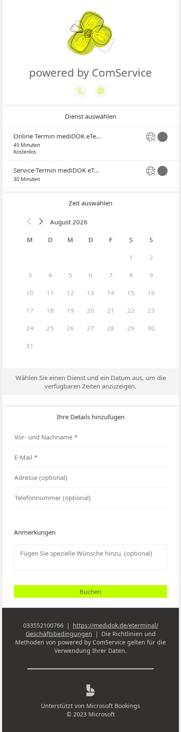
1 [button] (131, 257)
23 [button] (151, 310)
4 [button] (50, 275)
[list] (90, 157)
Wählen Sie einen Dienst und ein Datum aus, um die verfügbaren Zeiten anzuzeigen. (91, 381)
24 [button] (30, 328)
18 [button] (50, 310)
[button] (29, 222)
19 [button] (70, 310)
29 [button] (131, 328)
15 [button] (131, 292)
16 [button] (151, 292)
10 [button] (30, 292)
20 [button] (90, 310)
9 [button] (151, 275)
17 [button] (30, 310)
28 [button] (110, 328)
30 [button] (151, 328)
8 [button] (131, 275)
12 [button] (70, 292)
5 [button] (70, 275)
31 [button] (30, 345)
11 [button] (50, 292)
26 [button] (70, 328)
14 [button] (110, 292)
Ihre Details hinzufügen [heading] (91, 417)
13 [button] (90, 292)
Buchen (90, 591)
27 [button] (90, 328)
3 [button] (30, 275)
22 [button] (131, 310)
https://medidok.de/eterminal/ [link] (115, 625)
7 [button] (111, 275)
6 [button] (91, 275)
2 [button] (151, 257)
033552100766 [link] (43, 625)
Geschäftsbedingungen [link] (59, 634)
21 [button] (110, 310)
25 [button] (50, 328)
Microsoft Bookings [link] (113, 706)
